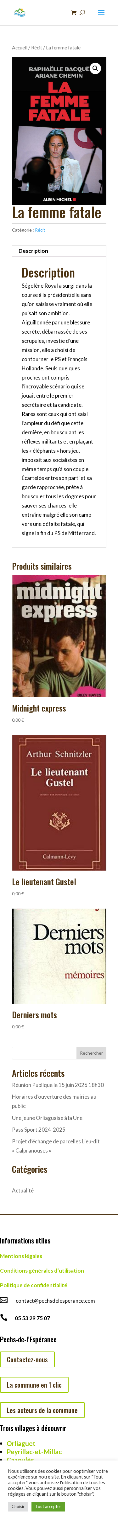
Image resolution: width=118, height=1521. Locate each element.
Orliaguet (21, 1443)
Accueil (19, 47)
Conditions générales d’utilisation (42, 1270)
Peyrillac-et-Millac (34, 1451)
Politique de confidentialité (33, 1285)
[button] (95, 68)
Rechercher (91, 1053)
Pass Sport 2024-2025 (38, 1129)
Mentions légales (21, 1256)
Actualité (23, 1190)
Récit (36, 47)
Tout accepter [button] (48, 1506)
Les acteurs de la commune (42, 1410)
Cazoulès (20, 1460)
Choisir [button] (18, 1506)
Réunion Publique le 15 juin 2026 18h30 (58, 1085)
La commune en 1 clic (34, 1385)
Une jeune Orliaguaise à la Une (47, 1118)
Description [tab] (33, 250)
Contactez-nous (27, 1359)
